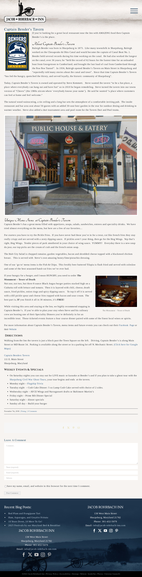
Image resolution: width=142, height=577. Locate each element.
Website (13, 329)
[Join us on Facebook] (24, 555)
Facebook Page (126, 325)
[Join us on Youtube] (36, 555)
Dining (23, 411)
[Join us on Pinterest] (43, 555)
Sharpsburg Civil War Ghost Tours (28, 379)
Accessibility (64, 574)
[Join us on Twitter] (30, 555)
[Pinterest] (49, 555)
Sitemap (75, 574)
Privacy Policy (52, 574)
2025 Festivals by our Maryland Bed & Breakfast (34, 525)
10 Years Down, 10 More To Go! (25, 521)
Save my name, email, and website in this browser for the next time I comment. (48, 486)
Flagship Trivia (35, 383)
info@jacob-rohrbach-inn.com (40, 549)
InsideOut (92, 574)
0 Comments (32, 411)
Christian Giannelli (112, 574)
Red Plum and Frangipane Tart (24, 513)
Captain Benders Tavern (17, 355)
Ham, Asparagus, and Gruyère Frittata (28, 517)
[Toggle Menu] (134, 11)
